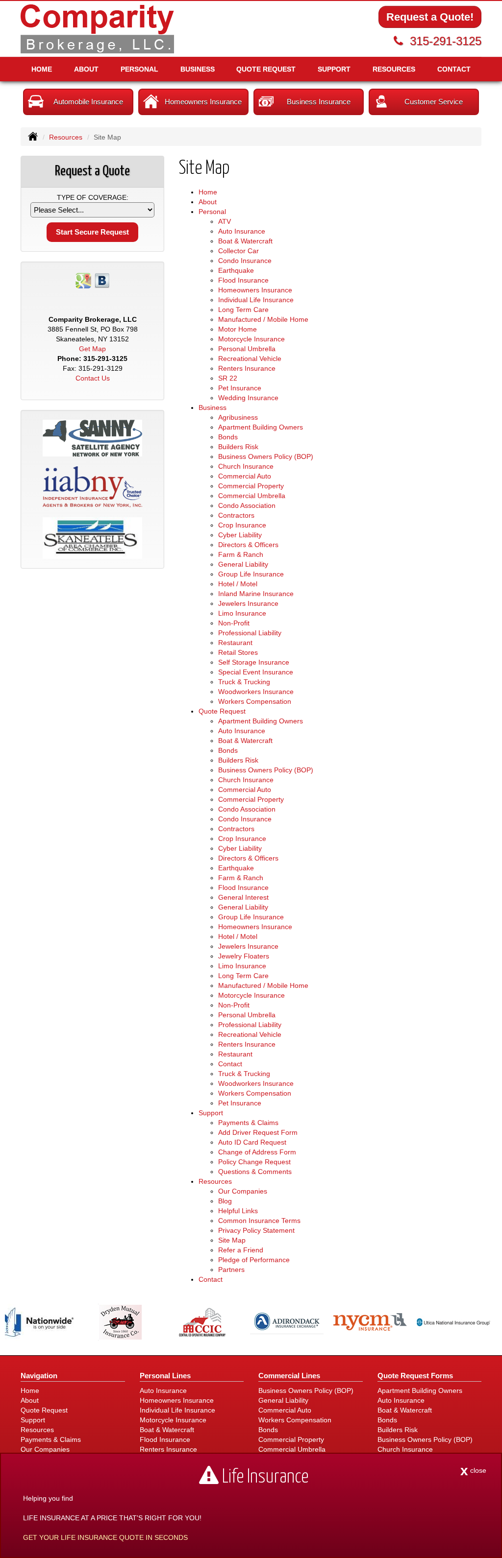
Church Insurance (246, 466)
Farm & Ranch (240, 554)
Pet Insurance (239, 388)
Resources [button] (394, 69)
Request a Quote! (430, 17)
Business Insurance (319, 101)
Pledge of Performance (254, 1260)
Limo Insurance (242, 613)
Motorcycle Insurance (251, 339)
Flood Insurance (243, 280)
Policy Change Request (254, 1162)
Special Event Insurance (255, 672)
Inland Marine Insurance (256, 594)
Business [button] (197, 69)
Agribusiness (238, 417)
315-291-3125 (445, 41)
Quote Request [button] (266, 69)
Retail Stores (238, 652)
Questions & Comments (255, 1171)
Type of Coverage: (92, 197)
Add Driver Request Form (258, 1132)
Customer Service (433, 101)
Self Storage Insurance (253, 662)
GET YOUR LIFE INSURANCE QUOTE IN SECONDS (105, 1537)
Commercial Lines (289, 1375)
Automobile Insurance (88, 101)
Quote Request (44, 1410)
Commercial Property (251, 486)
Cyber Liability (240, 535)
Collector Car (238, 251)
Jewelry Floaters (243, 956)
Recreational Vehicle (249, 358)
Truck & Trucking (244, 682)
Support (33, 1420)
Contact (454, 69)
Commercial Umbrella (251, 496)
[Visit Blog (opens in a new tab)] (102, 280)
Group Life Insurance (251, 574)
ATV (224, 221)
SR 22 (227, 378)
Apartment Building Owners (260, 427)
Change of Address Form (257, 1152)
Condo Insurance (245, 260)
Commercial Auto (244, 476)
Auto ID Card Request (252, 1142)
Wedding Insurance (248, 398)
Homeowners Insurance (203, 101)
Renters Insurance (247, 368)
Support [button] (334, 69)
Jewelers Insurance (248, 603)
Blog (225, 1201)
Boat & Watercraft (245, 241)
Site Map (232, 1240)
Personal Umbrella (247, 349)
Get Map (92, 349)
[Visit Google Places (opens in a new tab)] (83, 280)
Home (41, 69)
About (86, 69)
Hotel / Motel (237, 584)
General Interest (243, 897)
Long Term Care (243, 309)
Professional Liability (249, 633)
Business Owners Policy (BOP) (265, 456)
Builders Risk (238, 447)
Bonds (228, 437)
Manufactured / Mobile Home (263, 319)
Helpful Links (238, 1211)
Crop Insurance (242, 525)
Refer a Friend (240, 1250)
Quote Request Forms (415, 1375)
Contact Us (92, 378)
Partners (231, 1269)
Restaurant (235, 643)
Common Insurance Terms (259, 1220)
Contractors (236, 515)
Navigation (39, 1375)
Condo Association (247, 505)
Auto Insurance (241, 231)
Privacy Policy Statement (256, 1230)
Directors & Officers (248, 545)
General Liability (243, 564)
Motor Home (237, 329)
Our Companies (242, 1191)
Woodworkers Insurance (256, 691)
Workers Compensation (254, 701)
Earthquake (236, 270)
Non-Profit (234, 623)
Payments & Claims (248, 1123)
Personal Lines (165, 1375)
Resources (65, 137)
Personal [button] (139, 69)
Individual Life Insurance (256, 300)
